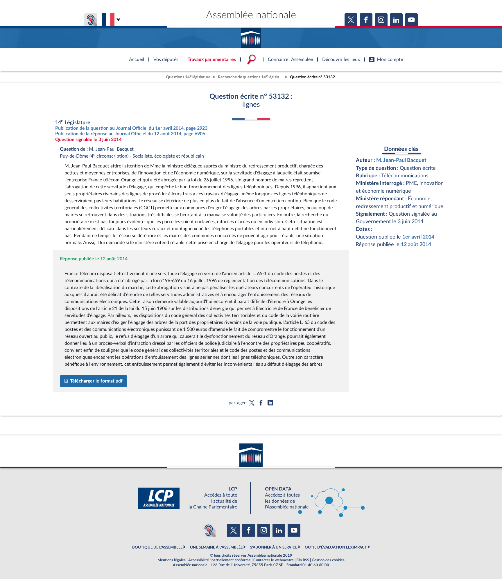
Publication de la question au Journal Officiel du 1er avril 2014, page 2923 (131, 128)
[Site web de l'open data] (310, 498)
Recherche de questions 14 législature (251, 76)
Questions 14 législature (188, 76)
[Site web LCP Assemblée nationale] (192, 498)
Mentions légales (171, 560)
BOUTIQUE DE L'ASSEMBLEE (157, 547)
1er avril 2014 (418, 237)
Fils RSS (302, 560)
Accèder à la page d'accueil (251, 36)
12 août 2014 (416, 244)
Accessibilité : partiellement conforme (219, 560)
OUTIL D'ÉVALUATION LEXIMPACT (336, 547)
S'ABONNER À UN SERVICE (273, 547)
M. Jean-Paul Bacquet (401, 160)
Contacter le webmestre (273, 560)
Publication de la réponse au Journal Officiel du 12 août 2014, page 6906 (130, 133)
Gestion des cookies (328, 560)
